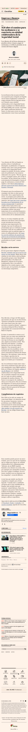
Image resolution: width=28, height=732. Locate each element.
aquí (22, 569)
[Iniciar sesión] (26, 11)
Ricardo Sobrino (13, 553)
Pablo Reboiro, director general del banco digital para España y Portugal (13, 185)
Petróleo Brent (24, 8)
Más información (4, 566)
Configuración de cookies (21, 717)
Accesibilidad (13, 719)
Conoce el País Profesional (14, 689)
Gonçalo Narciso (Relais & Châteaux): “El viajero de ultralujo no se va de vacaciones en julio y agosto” (13, 632)
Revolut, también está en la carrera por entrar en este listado (13, 253)
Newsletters (23, 719)
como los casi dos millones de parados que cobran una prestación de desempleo (13, 235)
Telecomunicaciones (9, 21)
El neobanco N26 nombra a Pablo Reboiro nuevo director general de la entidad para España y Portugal (17, 538)
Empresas (3, 559)
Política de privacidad (6, 719)
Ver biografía (11, 514)
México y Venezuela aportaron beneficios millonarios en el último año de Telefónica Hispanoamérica (13, 638)
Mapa (17, 719)
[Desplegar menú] (2, 11)
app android (22, 684)
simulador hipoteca (14, 673)
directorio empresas (22, 678)
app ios (14, 684)
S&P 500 (13, 8)
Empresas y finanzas (10, 18)
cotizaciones (5, 684)
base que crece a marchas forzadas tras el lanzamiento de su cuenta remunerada (13, 202)
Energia (16, 21)
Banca (3, 21)
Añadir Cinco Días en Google (9, 66)
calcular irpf (5, 673)
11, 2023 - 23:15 (15, 59)
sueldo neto (22, 673)
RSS (19, 719)
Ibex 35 (3, 8)
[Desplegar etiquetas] (26, 560)
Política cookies (13, 717)
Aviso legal (8, 717)
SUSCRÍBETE (21, 11)
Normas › (25, 528)
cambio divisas (14, 678)
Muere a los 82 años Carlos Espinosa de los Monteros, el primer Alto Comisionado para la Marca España (13, 622)
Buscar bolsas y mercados (8, 645)
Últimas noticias (6, 618)
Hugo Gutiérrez (14, 57)
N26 (2, 25)
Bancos (15, 559)
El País (25, 14)
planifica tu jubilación (5, 679)
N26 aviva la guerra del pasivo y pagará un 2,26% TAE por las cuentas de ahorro (17, 549)
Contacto (3, 717)
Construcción (22, 21)
